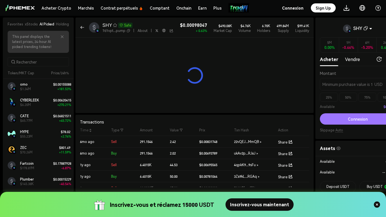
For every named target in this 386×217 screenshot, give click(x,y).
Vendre (352, 59)
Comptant (160, 7)
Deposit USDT (338, 187)
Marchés (86, 7)
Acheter (329, 59)
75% (367, 97)
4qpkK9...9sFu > (246, 165)
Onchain (183, 7)
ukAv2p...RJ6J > (246, 153)
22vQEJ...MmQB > (247, 142)
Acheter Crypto (56, 7)
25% (329, 97)
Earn (202, 7)
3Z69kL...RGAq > (246, 176)
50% (348, 97)
